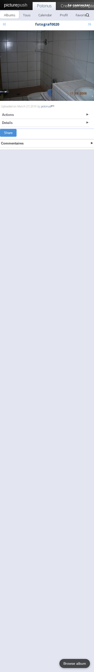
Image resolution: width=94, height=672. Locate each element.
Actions (8, 115)
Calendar (45, 15)
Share (8, 133)
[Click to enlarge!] (47, 65)
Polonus (44, 6)
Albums (9, 15)
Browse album (74, 663)
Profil (64, 15)
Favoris (81, 15)
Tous (26, 15)
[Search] (87, 15)
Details (7, 123)
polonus (46, 106)
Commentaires (12, 143)
